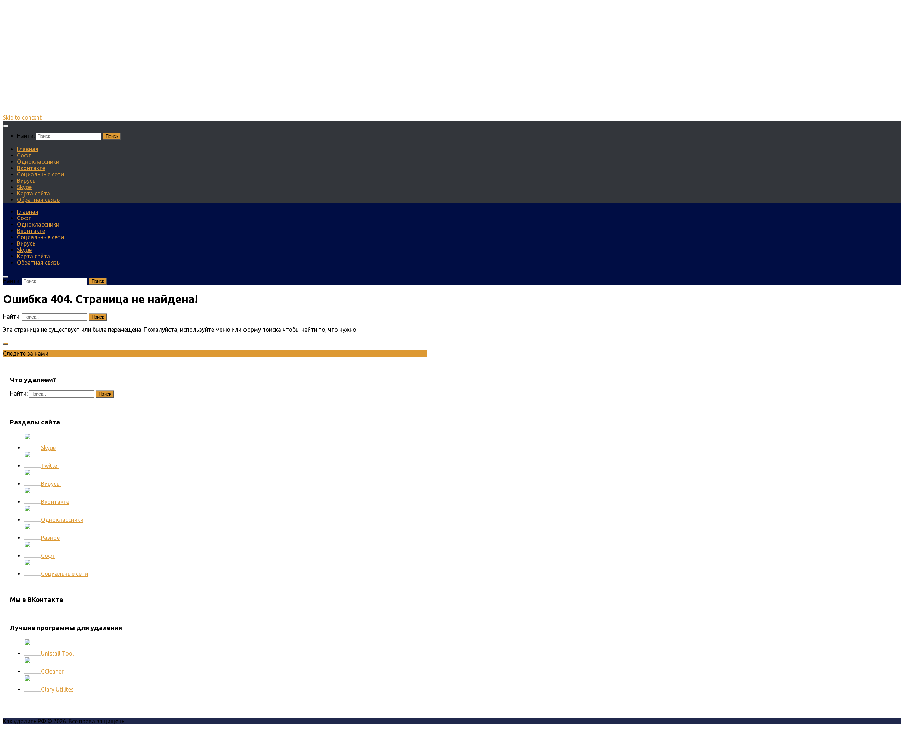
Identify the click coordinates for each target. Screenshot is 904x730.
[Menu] (5, 126)
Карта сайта (33, 193)
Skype (24, 187)
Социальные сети (40, 174)
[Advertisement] (452, 65)
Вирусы (27, 180)
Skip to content (22, 117)
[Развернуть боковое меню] (5, 344)
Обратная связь (38, 200)
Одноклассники (38, 161)
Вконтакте (31, 168)
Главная (27, 149)
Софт (24, 155)
